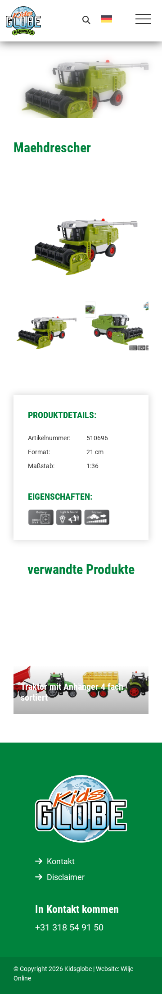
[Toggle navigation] (143, 20)
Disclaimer (66, 877)
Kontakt (61, 861)
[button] (113, 18)
